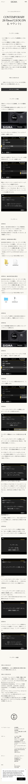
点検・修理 (16, 737)
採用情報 (16, 730)
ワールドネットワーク (19, 728)
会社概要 (16, 727)
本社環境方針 (17, 759)
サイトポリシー (17, 757)
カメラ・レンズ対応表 (19, 739)
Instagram (17, 766)
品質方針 (16, 761)
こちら (6, 692)
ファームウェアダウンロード (14, 11)
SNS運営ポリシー (18, 758)
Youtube (16, 767)
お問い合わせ (17, 752)
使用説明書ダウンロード (19, 741)
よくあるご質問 (17, 736)
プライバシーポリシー (19, 755)
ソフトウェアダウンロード (20, 748)
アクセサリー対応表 (18, 740)
